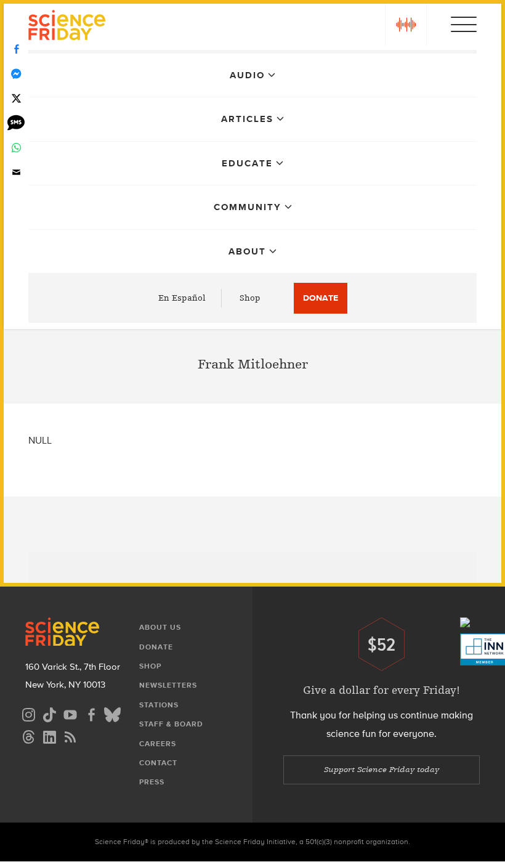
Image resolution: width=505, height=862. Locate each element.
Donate (320, 298)
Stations (159, 705)
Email (16, 172)
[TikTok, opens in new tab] (49, 713)
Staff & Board (171, 724)
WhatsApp (16, 148)
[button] (406, 25)
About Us (160, 627)
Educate (247, 163)
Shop (250, 298)
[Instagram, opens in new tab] (28, 713)
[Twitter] (16, 98)
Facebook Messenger (16, 74)
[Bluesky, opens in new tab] (112, 713)
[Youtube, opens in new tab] (70, 713)
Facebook (16, 49)
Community (247, 207)
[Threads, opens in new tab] (28, 735)
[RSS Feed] (70, 735)
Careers (157, 743)
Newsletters (168, 685)
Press (151, 782)
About (247, 251)
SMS (16, 123)
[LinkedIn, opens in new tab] (49, 735)
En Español (182, 298)
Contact (158, 762)
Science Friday (66, 27)
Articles (247, 118)
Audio (247, 75)
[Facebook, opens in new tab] (91, 713)
